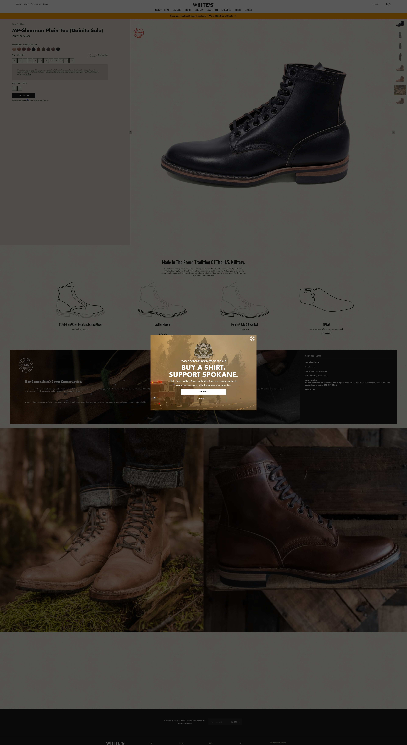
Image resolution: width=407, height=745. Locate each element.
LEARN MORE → (203, 392)
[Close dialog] (252, 338)
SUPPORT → (203, 399)
